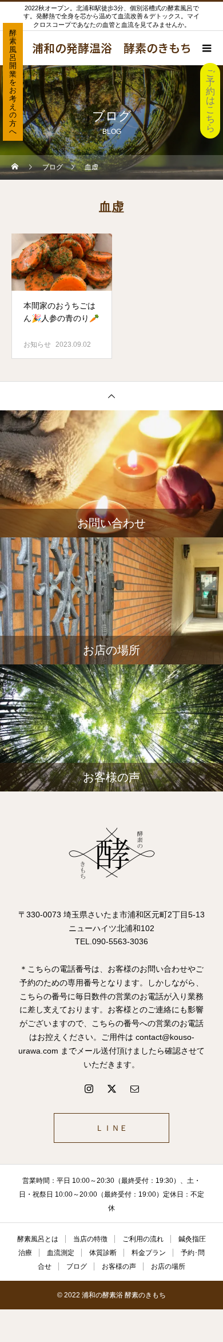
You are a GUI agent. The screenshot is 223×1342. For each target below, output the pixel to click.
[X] (111, 1088)
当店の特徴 (90, 1239)
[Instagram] (88, 1088)
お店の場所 (168, 1266)
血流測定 (60, 1253)
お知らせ (37, 345)
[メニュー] (206, 48)
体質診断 (103, 1253)
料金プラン (149, 1253)
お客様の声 (119, 1266)
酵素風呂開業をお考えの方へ (13, 82)
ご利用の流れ (143, 1239)
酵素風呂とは (37, 1239)
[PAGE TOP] (111, 395)
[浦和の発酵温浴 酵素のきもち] (111, 854)
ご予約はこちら (210, 100)
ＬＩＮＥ (111, 1128)
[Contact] (134, 1088)
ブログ (76, 1266)
